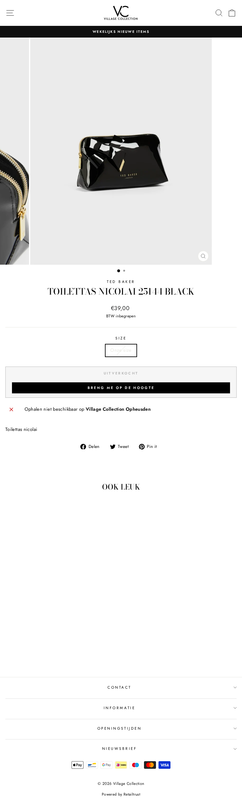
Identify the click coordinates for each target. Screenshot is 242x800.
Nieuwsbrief (119, 748)
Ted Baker (121, 281)
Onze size (120, 350)
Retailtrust (132, 794)
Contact (119, 687)
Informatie (119, 707)
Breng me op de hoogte (121, 387)
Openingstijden (119, 728)
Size (120, 338)
